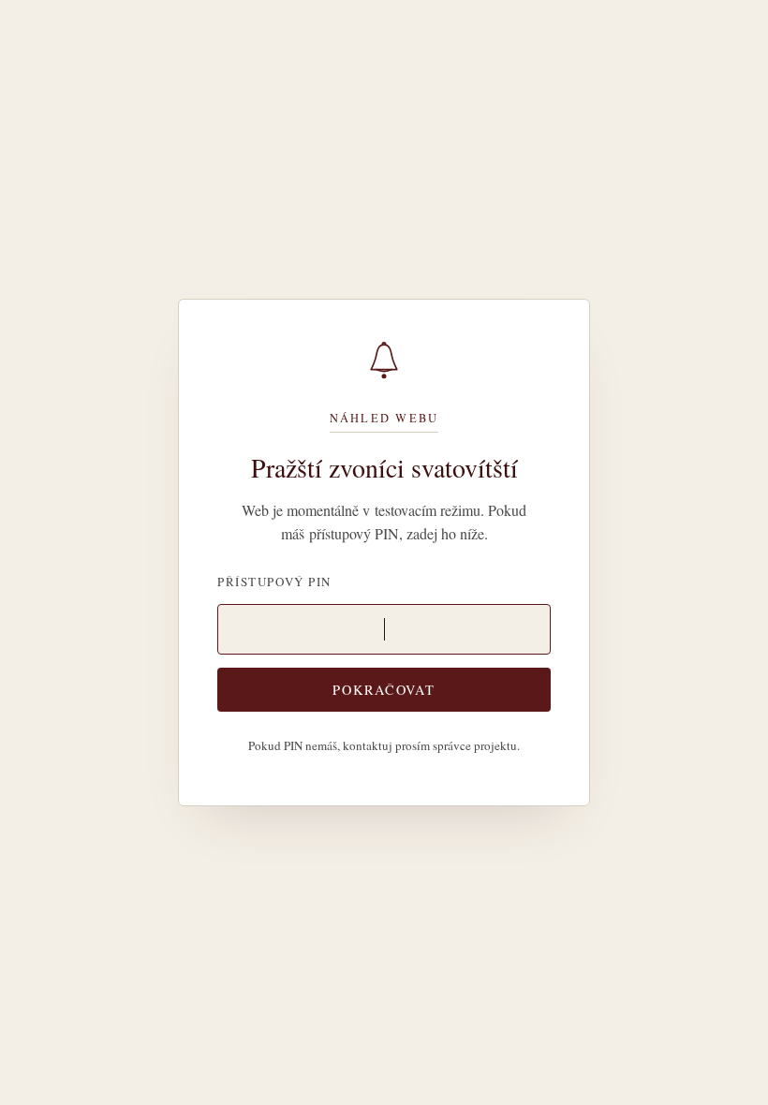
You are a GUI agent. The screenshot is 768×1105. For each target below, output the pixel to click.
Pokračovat (383, 690)
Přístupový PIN (274, 581)
